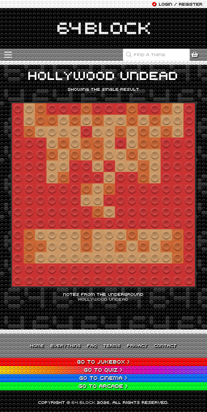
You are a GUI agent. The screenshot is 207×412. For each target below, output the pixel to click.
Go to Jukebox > (103, 361)
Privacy (137, 345)
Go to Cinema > (104, 377)
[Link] (103, 28)
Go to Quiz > (103, 369)
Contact (165, 345)
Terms (112, 345)
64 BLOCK (83, 402)
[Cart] (196, 55)
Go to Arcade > (103, 386)
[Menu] (8, 55)
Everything (66, 345)
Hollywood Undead (103, 299)
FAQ (92, 345)
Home (37, 345)
